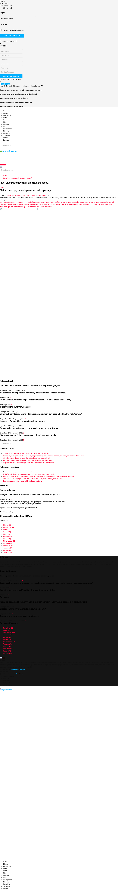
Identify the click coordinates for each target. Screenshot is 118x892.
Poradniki (6, 133)
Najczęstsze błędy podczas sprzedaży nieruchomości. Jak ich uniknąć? (33, 393)
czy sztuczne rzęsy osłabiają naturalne (72, 202)
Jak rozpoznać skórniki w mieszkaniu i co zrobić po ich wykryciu (30, 385)
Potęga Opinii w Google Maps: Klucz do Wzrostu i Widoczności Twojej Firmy (35, 400)
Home (5, 111)
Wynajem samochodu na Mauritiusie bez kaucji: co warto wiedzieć (27, 458)
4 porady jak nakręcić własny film (22, 472)
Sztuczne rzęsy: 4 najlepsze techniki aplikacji (25, 190)
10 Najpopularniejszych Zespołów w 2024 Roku (16, 102)
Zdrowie (6, 140)
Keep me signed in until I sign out (13, 30)
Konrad (6, 476)
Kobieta (6, 124)
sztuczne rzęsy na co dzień (24, 207)
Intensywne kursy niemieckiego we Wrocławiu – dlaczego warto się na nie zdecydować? (42, 476)
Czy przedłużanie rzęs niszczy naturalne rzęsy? (40, 202)
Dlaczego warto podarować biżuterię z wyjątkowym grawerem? (21, 90)
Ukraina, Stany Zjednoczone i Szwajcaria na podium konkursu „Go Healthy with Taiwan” (41, 414)
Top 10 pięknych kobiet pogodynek (12, 106)
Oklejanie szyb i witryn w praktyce (15, 407)
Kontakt (6, 678)
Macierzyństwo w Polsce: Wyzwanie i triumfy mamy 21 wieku (28, 435)
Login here (17, 79)
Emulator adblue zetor (11, 481)
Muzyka (6, 131)
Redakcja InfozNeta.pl (12, 195)
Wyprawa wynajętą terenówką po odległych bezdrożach (18, 94)
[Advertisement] (42, 157)
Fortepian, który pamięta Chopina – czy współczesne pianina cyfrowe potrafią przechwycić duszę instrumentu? (43, 456)
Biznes (5, 113)
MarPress (19, 674)
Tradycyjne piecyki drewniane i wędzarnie (19, 616)
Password (3, 25)
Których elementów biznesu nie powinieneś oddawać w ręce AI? (21, 86)
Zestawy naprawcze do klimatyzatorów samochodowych (33, 474)
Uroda (5, 138)
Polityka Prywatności (10, 683)
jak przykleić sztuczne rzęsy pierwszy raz (56, 204)
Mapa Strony (8, 685)
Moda (5, 126)
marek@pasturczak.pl (19, 669)
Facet (5, 120)
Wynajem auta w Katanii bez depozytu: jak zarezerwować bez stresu (28, 460)
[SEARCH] (115, 145)
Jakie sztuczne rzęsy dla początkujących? (86, 204)
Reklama (6, 681)
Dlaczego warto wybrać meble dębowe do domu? (23, 609)
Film (4, 122)
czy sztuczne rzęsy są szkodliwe (97, 202)
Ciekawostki (7, 115)
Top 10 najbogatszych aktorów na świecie (14, 98)
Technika (6, 135)
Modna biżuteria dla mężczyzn (32, 481)
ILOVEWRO (7, 474)
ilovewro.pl (7, 479)
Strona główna (8, 676)
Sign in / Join (8, 8)
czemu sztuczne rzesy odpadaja (11, 202)
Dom (5, 118)
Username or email (6, 18)
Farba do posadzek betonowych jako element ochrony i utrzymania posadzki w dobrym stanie (43, 602)
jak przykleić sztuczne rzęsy (31, 204)
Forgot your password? (8, 41)
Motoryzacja (7, 129)
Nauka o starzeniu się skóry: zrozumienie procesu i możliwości (29, 428)
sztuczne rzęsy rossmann (43, 207)
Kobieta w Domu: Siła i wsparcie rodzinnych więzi (23, 421)
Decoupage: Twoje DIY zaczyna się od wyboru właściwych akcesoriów (37, 479)
